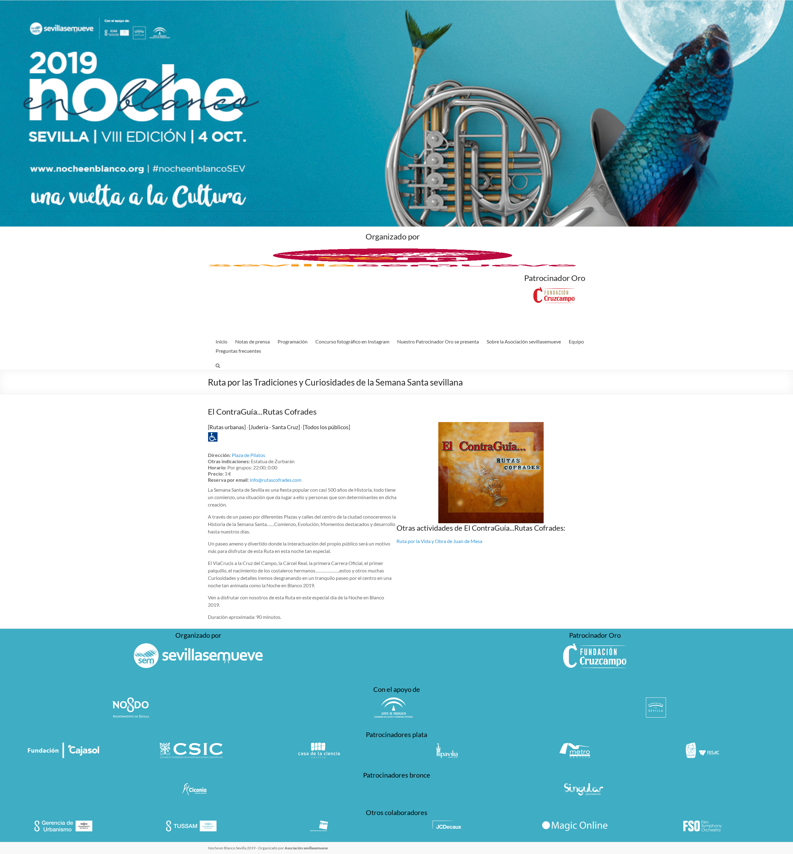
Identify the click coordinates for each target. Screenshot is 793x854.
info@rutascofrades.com (275, 480)
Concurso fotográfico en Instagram (352, 341)
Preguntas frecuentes (238, 351)
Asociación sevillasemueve (306, 848)
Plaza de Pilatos (248, 455)
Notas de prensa (252, 341)
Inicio (221, 341)
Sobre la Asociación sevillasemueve (524, 341)
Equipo (576, 341)
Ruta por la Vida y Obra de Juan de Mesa (439, 541)
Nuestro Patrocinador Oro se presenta (438, 341)
